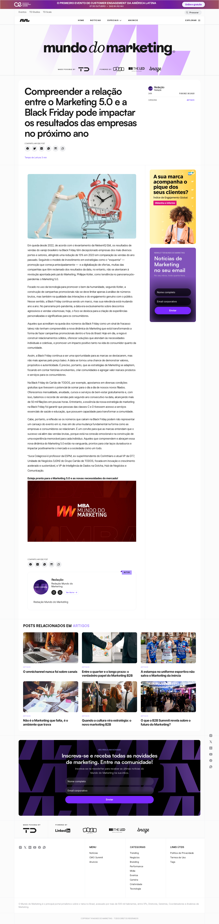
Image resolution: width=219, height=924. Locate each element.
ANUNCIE (133, 20)
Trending (134, 853)
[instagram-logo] (20, 847)
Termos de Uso (178, 857)
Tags (172, 861)
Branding (134, 861)
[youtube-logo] (34, 847)
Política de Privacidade (182, 853)
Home (81, 20)
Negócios (135, 857)
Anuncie (93, 861)
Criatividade (136, 884)
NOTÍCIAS (95, 20)
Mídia (132, 870)
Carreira (134, 879)
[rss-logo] (39, 847)
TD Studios (34, 12)
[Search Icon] (193, 12)
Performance (136, 866)
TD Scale (47, 12)
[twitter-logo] (25, 847)
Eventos (22, 12)
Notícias (93, 853)
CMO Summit (96, 857)
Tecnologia (135, 888)
